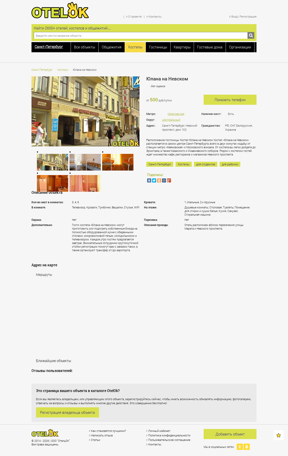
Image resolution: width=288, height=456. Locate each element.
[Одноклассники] (159, 180)
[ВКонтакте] (149, 180)
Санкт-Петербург (42, 69)
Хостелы (62, 69)
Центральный (171, 120)
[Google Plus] (169, 180)
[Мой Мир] (164, 180)
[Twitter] (154, 180)
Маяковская (176, 114)
